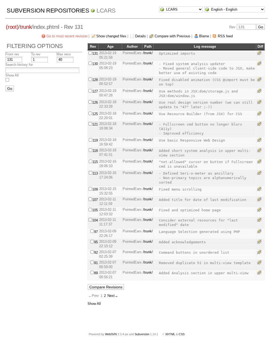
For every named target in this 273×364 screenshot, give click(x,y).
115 (95, 162)
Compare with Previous (172, 36)
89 (96, 273)
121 (95, 124)
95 (96, 242)
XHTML (170, 334)
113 (95, 173)
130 (95, 64)
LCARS (106, 10)
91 (96, 263)
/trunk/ (148, 53)
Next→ (112, 296)
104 (95, 220)
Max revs (64, 54)
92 (96, 252)
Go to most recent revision (66, 36)
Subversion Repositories (48, 10)
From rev (12, 54)
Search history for (19, 65)
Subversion (142, 334)
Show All (12, 75)
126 (95, 102)
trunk (25, 27)
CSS (181, 334)
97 (96, 232)
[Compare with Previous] (260, 53)
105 (95, 210)
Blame (204, 36)
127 (95, 91)
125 (95, 114)
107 (95, 200)
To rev (36, 54)
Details (140, 36)
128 (95, 80)
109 (95, 189)
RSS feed (225, 36)
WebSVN (111, 334)
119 (95, 140)
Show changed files (111, 36)
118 (95, 151)
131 (95, 53)
